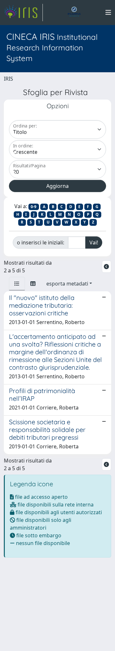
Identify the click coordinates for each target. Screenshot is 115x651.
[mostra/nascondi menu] (108, 12)
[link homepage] (23, 12)
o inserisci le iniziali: (40, 242)
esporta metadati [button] (67, 283)
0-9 (33, 206)
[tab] (17, 283)
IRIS (8, 78)
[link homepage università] (74, 12)
